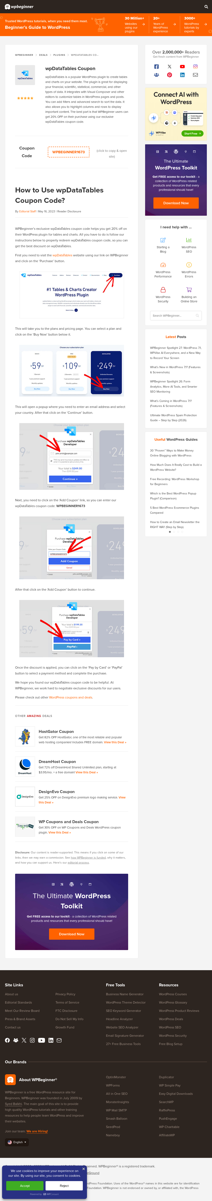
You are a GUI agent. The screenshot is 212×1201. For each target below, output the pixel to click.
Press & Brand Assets (20, 1019)
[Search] (206, 6)
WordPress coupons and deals (70, 697)
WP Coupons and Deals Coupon (69, 822)
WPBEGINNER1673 (68, 152)
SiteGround (91, 1173)
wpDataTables (62, 255)
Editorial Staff (27, 211)
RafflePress (167, 1110)
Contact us (12, 1027)
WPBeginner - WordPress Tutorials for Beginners (19, 6)
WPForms (113, 1085)
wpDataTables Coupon (70, 68)
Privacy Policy (65, 994)
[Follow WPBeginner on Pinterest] (169, 75)
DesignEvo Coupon (57, 791)
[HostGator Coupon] (25, 736)
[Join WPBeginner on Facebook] (156, 66)
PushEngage (168, 1118)
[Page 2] (174, 532)
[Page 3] (178, 532)
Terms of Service (67, 1002)
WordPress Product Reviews (179, 1010)
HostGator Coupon (56, 731)
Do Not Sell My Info (69, 1019)
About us (11, 994)
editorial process (78, 862)
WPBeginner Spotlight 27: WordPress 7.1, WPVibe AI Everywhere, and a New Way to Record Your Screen (175, 353)
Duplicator (166, 1077)
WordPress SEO (170, 1027)
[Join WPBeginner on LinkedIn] (182, 75)
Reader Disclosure (69, 211)
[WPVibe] (176, 114)
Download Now (71, 934)
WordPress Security (173, 1035)
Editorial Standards (18, 1002)
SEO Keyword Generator (123, 1010)
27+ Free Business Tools (123, 1044)
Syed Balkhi (13, 1103)
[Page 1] (170, 532)
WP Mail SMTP (116, 1110)
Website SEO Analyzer (122, 1027)
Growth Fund (64, 1027)
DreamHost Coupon (57, 761)
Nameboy (113, 1135)
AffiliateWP (167, 1135)
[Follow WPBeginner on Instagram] (195, 66)
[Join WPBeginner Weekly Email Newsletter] (195, 75)
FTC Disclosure (66, 1010)
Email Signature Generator (125, 1035)
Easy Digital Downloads (176, 1093)
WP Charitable (169, 1126)
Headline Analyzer (119, 1019)
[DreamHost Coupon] (25, 766)
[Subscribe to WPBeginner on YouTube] (182, 66)
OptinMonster (116, 1077)
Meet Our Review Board (22, 1010)
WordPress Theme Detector (126, 1002)
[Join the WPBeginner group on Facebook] (156, 75)
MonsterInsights (117, 1102)
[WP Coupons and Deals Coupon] (25, 827)
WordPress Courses (173, 994)
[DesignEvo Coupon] (25, 797)
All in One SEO (117, 1093)
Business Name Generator (124, 994)
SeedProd (113, 1126)
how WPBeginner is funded (88, 857)
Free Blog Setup (170, 1044)
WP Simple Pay (170, 1085)
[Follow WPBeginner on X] (169, 66)
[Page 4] (182, 532)
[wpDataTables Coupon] (25, 81)
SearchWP (166, 1102)
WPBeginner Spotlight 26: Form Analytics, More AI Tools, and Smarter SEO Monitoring (173, 386)
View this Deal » (115, 742)
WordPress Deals (171, 1019)
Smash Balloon (116, 1118)
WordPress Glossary (173, 1002)
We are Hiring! (37, 1131)
